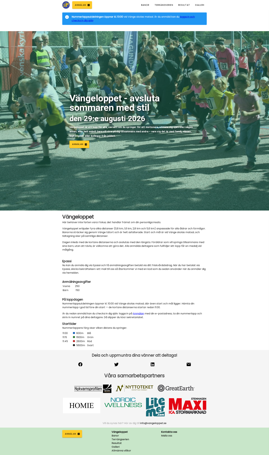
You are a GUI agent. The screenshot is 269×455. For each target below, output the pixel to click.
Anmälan (138, 313)
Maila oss (166, 435)
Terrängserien (120, 439)
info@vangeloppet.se (153, 423)
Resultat (117, 443)
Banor (115, 435)
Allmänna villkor (121, 450)
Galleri (116, 447)
